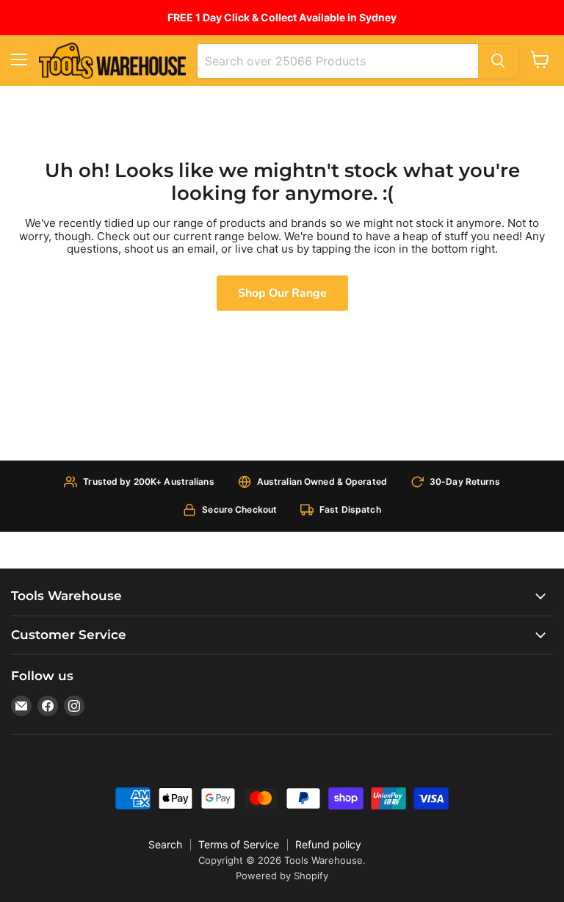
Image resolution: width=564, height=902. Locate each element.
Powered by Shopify (282, 875)
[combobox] (338, 61)
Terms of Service (238, 844)
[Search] (498, 61)
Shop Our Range (282, 293)
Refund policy (328, 844)
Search (165, 844)
